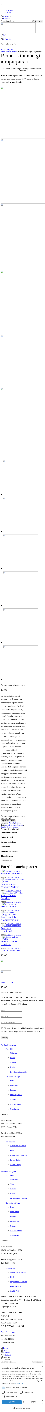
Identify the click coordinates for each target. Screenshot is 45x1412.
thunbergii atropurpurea (9, 827)
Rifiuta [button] (33, 1402)
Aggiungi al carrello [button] (13, 877)
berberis (20, 825)
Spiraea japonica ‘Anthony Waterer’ (10, 885)
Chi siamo (9, 12)
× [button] (42, 1367)
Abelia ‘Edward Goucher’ (8, 897)
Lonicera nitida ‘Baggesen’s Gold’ (10, 918)
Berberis (15, 52)
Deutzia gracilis (8, 906)
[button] (22, 1408)
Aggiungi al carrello (8, 821)
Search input (5, 21)
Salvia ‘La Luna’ (7, 982)
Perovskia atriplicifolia (7, 929)
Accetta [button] (12, 1402)
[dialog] (22, 1388)
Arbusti (8, 52)
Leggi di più (19, 1383)
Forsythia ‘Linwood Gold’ (10, 950)
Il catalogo (9, 10)
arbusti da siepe (10, 825)
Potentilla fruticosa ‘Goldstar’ (10, 943)
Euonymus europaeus (11, 873)
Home (3, 52)
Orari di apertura (8, 1332)
